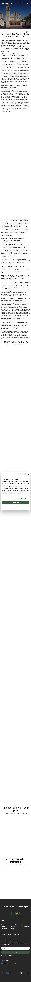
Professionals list (25, 926)
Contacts (3, 926)
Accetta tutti (15, 502)
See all (28, 818)
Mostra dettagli (23, 498)
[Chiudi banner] (28, 474)
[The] (16, 880)
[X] (5, 963)
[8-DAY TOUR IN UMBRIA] (7, 838)
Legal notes (24, 924)
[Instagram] (8, 963)
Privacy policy (11, 955)
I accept (8, 955)
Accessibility (14, 924)
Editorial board (4, 928)
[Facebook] (2, 963)
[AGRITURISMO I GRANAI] (20, 838)
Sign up (15, 952)
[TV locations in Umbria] (26, 880)
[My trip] (23, 3)
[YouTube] (13, 963)
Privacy (13, 926)
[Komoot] (16, 963)
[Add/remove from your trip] (12, 823)
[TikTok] (10, 963)
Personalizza (14, 506)
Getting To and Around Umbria (11, 934)
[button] (28, 3)
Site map (3, 924)
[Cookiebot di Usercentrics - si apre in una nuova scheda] (19, 474)
